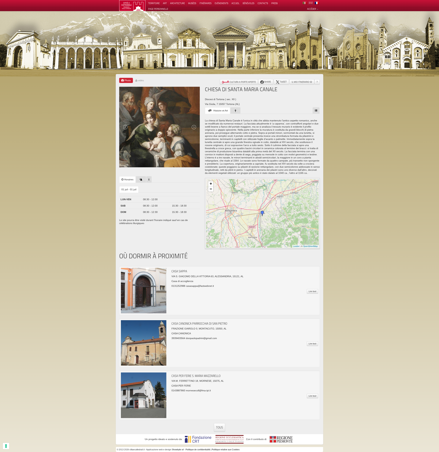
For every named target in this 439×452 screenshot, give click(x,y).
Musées (192, 3)
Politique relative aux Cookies (226, 449)
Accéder (312, 8)
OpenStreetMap (310, 246)
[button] (262, 213)
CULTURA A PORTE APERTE (242, 81)
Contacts (263, 3)
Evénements (221, 3)
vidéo (140, 80)
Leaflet (296, 246)
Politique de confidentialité (198, 449)
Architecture (177, 3)
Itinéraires (205, 3)
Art (165, 3)
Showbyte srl (178, 449)
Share (267, 81)
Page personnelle (158, 8)
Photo (127, 80)
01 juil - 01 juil (128, 189)
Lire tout (312, 291)
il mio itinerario (301, 81)
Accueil (235, 3)
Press (274, 3)
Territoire (154, 3)
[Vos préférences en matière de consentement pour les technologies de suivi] (6, 446)
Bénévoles (248, 3)
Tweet (283, 81)
